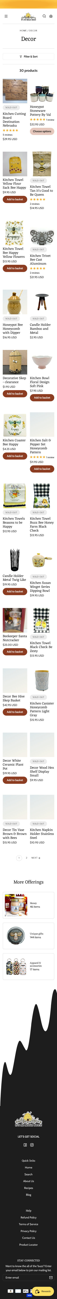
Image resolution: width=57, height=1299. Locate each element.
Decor (33, 31)
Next (34, 858)
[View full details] (15, 91)
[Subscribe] (51, 1277)
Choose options (42, 131)
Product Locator (28, 1244)
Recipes (28, 1188)
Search (28, 1174)
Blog (28, 1194)
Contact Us (28, 1238)
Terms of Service (28, 1224)
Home (23, 31)
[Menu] (6, 16)
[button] (44, 16)
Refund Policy (28, 1217)
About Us (28, 1181)
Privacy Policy (28, 1231)
